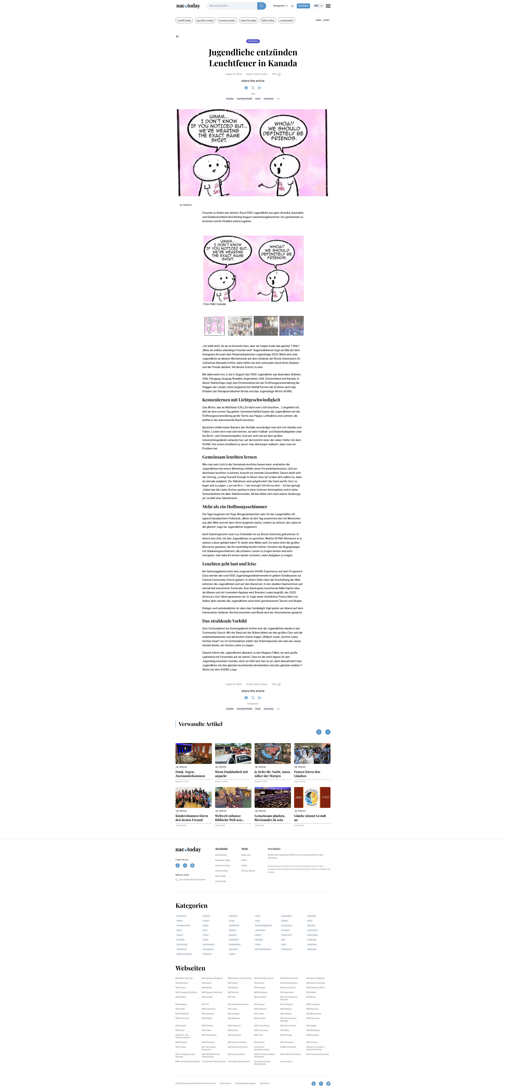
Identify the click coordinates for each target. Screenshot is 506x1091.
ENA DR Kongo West (289, 978)
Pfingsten (258, 940)
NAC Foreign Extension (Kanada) (185, 1055)
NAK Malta (284, 1030)
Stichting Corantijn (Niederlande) (262, 1063)
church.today (248, 20)
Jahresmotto (260, 930)
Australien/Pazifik (244, 99)
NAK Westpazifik (313, 1014)
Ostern (205, 940)
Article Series (248, 871)
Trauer (257, 916)
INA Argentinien (287, 992)
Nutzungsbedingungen (245, 1083)
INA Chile (231, 997)
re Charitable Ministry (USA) (213, 1062)
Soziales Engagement (263, 925)
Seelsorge (233, 916)
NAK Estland (181, 1026)
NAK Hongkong (313, 1004)
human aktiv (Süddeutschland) (262, 1048)
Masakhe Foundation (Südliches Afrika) (315, 1048)
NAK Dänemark (312, 1018)
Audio (326, 20)
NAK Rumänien (312, 1035)
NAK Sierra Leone (287, 988)
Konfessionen (287, 925)
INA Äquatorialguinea (315, 978)
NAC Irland (180, 1030)
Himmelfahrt (233, 940)
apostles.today (205, 20)
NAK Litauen (233, 1030)
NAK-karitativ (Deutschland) (188, 1062)
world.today (184, 20)
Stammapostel (208, 944)
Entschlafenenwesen (263, 949)
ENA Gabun (206, 983)
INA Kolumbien (260, 997)
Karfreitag (180, 940)
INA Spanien (259, 1042)
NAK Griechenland (288, 1026)
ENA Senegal (259, 988)
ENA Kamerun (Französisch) (240, 978)
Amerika (229, 99)
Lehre (284, 944)
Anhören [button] (187, 205)
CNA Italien (206, 1030)
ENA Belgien (207, 1018)
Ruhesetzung (182, 944)
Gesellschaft (234, 925)
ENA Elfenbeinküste (289, 983)
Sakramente (312, 944)
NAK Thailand (286, 1014)
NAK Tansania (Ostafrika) (186, 992)
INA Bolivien (311, 992)
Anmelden (303, 6)
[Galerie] (253, 267)
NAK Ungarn (311, 1026)
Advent (258, 935)
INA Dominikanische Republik (288, 998)
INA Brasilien (181, 997)
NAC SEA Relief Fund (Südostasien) (211, 1055)
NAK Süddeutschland (237, 1042)
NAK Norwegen (234, 1035)
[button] (181, 767)
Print (274, 74)
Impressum (265, 1083)
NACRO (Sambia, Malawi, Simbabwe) (264, 1055)
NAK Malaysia (286, 1009)
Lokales (206, 921)
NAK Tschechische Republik (288, 1019)
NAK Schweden (287, 1042)
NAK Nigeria (233, 988)
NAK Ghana (233, 983)
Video (319, 20)
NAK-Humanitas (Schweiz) (317, 1054)
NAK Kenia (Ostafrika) (315, 983)
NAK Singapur (234, 1014)
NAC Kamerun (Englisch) (212, 978)
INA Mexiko (311, 997)
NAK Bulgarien (234, 1018)
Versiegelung (208, 949)
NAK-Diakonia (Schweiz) (290, 1054)
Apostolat (232, 935)
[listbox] (318, 6)
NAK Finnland (207, 1026)
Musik (179, 930)
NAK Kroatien (260, 1018)
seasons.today (227, 20)
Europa (231, 921)
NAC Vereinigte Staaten (238, 1004)
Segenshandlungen (184, 954)
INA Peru (205, 1004)
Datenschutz (225, 1083)
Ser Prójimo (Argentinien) (239, 1062)
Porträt (257, 944)
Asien (257, 921)
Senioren (206, 916)
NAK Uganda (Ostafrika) (212, 992)
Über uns (245, 855)
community (286, 20)
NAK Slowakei (181, 1042)
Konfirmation (312, 930)
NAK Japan (232, 1009)
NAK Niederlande (209, 1035)
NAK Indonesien (209, 1009)
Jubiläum (232, 930)
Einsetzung (312, 940)
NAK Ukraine (181, 1047)
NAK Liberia (180, 988)
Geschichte (181, 916)
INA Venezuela (286, 1004)
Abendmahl (233, 949)
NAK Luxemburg (261, 1030)
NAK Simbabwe (260, 992)
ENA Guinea (259, 983)
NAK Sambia (233, 992)
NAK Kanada (207, 997)
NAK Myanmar (312, 1009)
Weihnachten (286, 935)
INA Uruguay (259, 1004)
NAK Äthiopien (182, 983)
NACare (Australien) (236, 1054)
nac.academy (286, 1062)
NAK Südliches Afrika (315, 988)
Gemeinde (268, 99)
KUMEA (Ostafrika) (288, 1047)
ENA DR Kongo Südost (264, 978)
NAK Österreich (182, 1018)
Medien (179, 921)
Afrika (310, 921)
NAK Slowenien (208, 1042)
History (205, 935)
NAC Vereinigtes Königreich (209, 1048)
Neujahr (180, 935)
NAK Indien (180, 1009)
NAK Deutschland (261, 1026)
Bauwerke (311, 925)
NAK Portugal (286, 1035)
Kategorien (279, 6)
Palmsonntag (312, 935)
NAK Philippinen (182, 1014)
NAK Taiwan (259, 1014)
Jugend (232, 954)
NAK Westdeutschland (238, 1047)
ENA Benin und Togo (184, 978)
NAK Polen (258, 1035)
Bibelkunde (312, 949)
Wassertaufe (181, 949)
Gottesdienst (286, 949)
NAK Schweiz (312, 1042)
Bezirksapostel (234, 944)
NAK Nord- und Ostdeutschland (183, 1036)
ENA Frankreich (234, 1026)
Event (258, 99)
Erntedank (285, 930)
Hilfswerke (311, 916)
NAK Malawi (207, 988)
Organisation (286, 916)
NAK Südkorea (260, 1009)
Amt (283, 940)
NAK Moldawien (313, 1030)
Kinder (205, 925)
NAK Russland (208, 1014)
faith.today (268, 20)
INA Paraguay (181, 1004)
